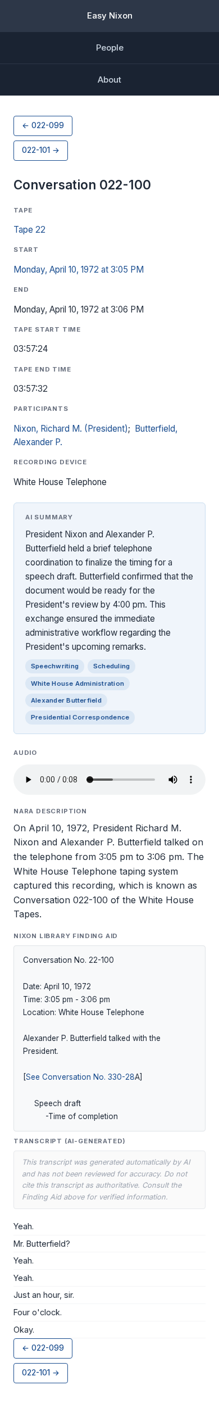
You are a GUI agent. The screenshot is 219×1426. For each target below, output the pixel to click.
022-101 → (41, 150)
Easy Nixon (110, 15)
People (110, 47)
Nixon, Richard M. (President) (70, 428)
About (109, 79)
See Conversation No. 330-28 (80, 1076)
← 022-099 (43, 125)
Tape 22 (29, 229)
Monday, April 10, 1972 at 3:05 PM (78, 269)
